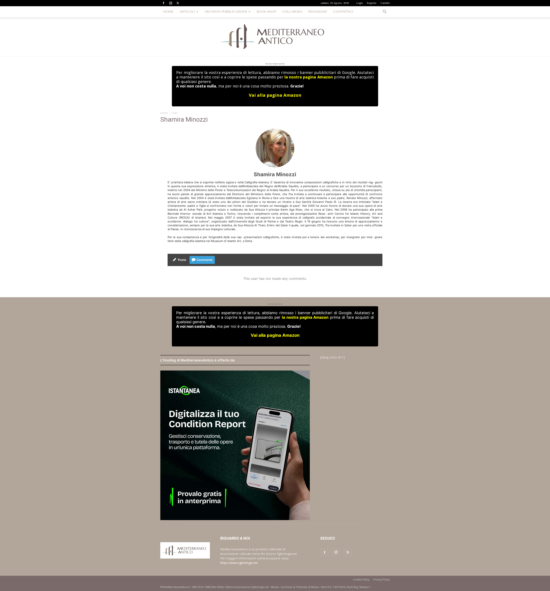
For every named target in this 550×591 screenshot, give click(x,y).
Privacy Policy (381, 579)
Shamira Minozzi (275, 174)
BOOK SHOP (266, 12)
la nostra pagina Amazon (308, 77)
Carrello (385, 3)
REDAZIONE (317, 12)
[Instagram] (170, 3)
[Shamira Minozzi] (275, 148)
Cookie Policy (361, 579)
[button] (384, 12)
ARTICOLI (187, 12)
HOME (168, 12)
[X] (177, 3)
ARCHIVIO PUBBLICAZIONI (226, 12)
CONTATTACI (343, 12)
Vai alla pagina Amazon (275, 95)
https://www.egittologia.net (239, 563)
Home (164, 113)
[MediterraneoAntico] (275, 36)
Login (359, 3)
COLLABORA (292, 12)
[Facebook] (163, 3)
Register (371, 3)
